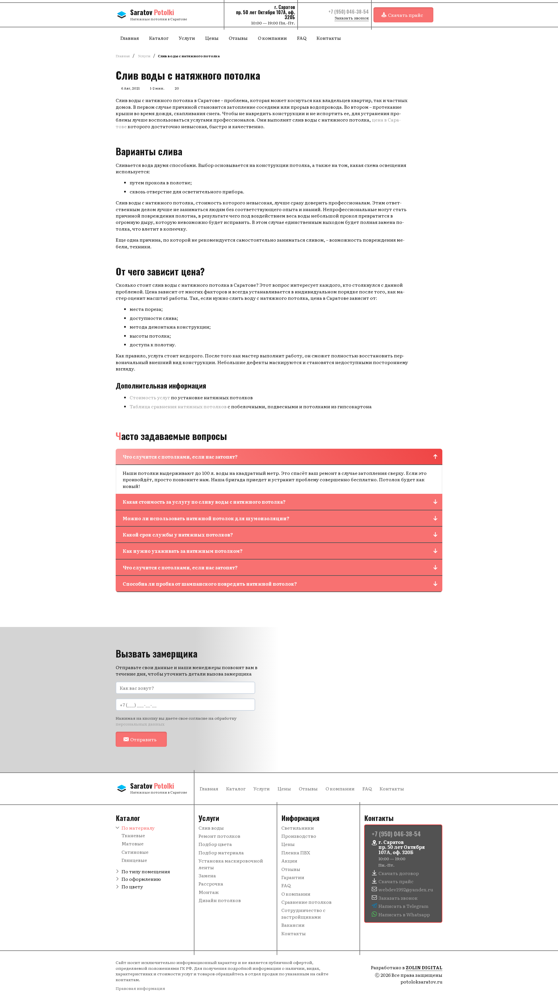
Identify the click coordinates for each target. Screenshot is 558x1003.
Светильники (297, 827)
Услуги (187, 37)
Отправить (143, 739)
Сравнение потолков (306, 901)
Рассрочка (210, 883)
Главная (129, 37)
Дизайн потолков (219, 900)
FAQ (301, 37)
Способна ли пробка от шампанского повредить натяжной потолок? (210, 583)
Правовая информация (140, 988)
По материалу (138, 827)
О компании (272, 37)
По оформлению (141, 879)
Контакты (328, 37)
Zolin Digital (424, 967)
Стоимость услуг (150, 397)
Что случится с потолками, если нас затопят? (180, 456)
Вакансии (293, 924)
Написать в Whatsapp (404, 914)
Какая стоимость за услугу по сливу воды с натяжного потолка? (204, 501)
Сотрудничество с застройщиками (303, 913)
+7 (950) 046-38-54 (348, 11)
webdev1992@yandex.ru (405, 889)
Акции (289, 860)
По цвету (132, 886)
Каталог (159, 37)
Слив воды (211, 827)
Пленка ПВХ (295, 852)
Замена (207, 875)
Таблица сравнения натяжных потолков (178, 406)
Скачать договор (398, 873)
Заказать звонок (352, 18)
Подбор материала (221, 852)
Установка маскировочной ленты (230, 863)
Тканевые (133, 835)
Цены (212, 37)
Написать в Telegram (403, 905)
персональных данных (140, 724)
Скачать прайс (405, 14)
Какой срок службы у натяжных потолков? (178, 534)
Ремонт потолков (219, 835)
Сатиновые (135, 851)
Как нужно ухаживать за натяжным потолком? (183, 550)
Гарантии (292, 877)
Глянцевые (134, 859)
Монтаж (208, 891)
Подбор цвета (215, 843)
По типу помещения (145, 871)
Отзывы (238, 37)
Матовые (132, 843)
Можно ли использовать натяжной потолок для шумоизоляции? (206, 518)
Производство (298, 835)
